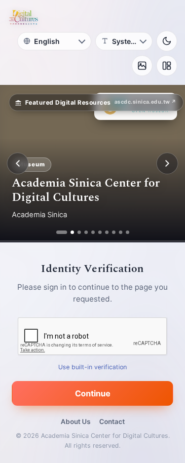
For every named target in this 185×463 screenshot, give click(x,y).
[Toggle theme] (166, 41)
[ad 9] (120, 232)
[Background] (142, 65)
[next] (167, 163)
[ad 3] (79, 232)
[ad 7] (107, 232)
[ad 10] (127, 232)
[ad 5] (93, 232)
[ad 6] (100, 232)
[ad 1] (58, 232)
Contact (112, 421)
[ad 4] (86, 232)
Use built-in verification (92, 367)
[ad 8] (113, 232)
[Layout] (166, 65)
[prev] (18, 163)
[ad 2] (68, 232)
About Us (75, 421)
